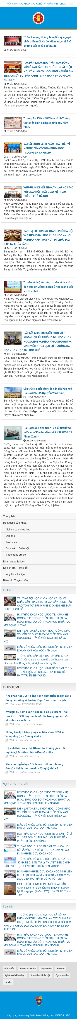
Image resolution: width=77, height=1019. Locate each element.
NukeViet (38, 1015)
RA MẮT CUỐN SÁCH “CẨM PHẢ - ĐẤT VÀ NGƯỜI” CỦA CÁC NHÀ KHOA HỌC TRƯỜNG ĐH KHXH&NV (46, 148)
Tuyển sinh (12, 542)
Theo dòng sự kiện (16, 554)
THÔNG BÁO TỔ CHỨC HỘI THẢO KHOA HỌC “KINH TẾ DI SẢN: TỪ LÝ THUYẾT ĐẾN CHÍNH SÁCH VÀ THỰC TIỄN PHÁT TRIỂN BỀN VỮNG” (37, 862)
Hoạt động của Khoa (15, 522)
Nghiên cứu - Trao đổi (15, 567)
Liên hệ (8, 982)
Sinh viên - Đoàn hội (17, 548)
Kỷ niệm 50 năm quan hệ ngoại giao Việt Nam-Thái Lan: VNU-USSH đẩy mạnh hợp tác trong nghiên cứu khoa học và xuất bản (37, 716)
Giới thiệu (9, 968)
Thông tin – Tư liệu (14, 574)
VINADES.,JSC (62, 1015)
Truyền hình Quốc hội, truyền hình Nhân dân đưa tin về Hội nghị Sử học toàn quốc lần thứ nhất (48, 287)
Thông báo (9, 516)
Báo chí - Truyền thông (16, 580)
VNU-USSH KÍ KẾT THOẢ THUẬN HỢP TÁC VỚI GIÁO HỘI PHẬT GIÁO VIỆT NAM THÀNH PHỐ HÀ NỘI (48, 192)
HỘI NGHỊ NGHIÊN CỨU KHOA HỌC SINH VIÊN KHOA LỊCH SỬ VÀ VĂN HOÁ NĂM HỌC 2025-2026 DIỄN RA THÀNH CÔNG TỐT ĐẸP (44, 875)
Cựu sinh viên (62, 975)
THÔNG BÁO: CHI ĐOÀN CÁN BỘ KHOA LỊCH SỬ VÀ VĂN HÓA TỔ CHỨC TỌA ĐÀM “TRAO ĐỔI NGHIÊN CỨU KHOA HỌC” (43, 849)
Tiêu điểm (8, 906)
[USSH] (38, 1000)
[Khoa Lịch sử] (38, 18)
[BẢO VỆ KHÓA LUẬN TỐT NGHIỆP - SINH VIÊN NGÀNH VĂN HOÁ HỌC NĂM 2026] (45, 648)
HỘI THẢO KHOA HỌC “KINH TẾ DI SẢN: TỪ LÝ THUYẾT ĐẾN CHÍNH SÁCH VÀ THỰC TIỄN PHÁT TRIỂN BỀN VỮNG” (44, 671)
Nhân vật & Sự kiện (14, 561)
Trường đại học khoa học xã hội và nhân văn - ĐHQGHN (35, 3)
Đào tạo (10, 535)
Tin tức (7, 590)
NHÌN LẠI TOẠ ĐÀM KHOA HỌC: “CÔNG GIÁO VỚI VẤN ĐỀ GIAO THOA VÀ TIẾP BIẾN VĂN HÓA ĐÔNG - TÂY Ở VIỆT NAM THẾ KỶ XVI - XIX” (37, 636)
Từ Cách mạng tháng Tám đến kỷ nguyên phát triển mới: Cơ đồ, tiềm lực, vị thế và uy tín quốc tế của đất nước (47, 41)
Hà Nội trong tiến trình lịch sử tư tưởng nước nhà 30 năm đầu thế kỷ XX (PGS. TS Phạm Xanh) (47, 432)
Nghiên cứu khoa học (18, 529)
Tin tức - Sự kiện (28, 968)
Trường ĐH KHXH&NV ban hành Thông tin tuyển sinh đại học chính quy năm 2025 (46, 123)
